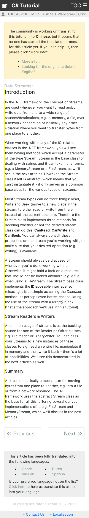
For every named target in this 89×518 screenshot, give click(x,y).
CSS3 (82, 14)
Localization (63, 514)
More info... (31, 61)
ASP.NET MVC (27, 14)
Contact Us (35, 514)
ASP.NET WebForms (58, 14)
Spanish (58, 474)
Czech (27, 469)
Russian (28, 474)
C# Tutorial (25, 5)
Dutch (57, 469)
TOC (75, 5)
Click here (17, 486)
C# (10, 14)
